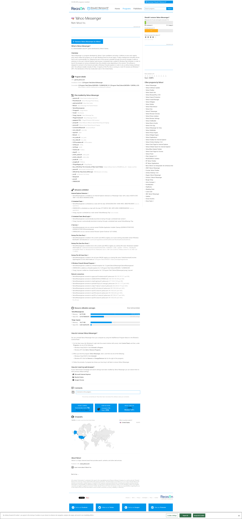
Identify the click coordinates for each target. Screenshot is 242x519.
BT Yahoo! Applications (152, 163)
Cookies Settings (172, 515)
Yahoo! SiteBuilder (151, 121)
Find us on (81, 507)
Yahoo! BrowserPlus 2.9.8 (153, 95)
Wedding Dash (150, 189)
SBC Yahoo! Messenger (152, 194)
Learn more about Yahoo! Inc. (82, 467)
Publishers (137, 8)
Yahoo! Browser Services (153, 114)
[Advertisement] (159, 57)
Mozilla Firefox (79, 377)
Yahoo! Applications (151, 137)
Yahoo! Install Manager (152, 99)
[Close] (239, 516)
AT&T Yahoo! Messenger (153, 168)
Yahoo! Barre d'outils (152, 123)
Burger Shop (149, 180)
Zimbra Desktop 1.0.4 (152, 173)
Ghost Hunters (150, 199)
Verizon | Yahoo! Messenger (154, 177)
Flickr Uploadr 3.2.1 (151, 156)
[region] (121, 515)
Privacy (138, 497)
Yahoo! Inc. (81, 22)
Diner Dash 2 (149, 201)
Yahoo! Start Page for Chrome (154, 151)
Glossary (128, 497)
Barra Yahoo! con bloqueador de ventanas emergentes (161, 165)
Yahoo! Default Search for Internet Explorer (158, 147)
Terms (133, 497)
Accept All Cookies (199, 515)
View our (160, 507)
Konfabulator (149, 184)
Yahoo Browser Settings (152, 118)
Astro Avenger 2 (150, 182)
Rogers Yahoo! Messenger (153, 175)
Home (117, 8)
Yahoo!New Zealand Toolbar (154, 149)
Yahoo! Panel (149, 154)
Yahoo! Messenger (151, 85)
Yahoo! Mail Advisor (151, 106)
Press (151, 497)
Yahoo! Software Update (153, 88)
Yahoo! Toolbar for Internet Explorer (156, 140)
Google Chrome (79, 380)
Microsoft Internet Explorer (83, 374)
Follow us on (108, 507)
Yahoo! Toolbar (150, 90)
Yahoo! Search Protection (153, 97)
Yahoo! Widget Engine (152, 135)
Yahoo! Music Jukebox (152, 116)
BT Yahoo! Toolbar (151, 161)
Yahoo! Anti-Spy (150, 125)
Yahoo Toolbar (150, 104)
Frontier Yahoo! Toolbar (152, 170)
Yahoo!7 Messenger (151, 111)
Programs (127, 8)
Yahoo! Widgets (150, 102)
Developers (144, 497)
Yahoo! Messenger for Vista (154, 128)
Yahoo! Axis (149, 109)
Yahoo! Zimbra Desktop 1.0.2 (154, 142)
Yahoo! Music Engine (152, 132)
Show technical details (133, 308)
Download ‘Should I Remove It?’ (156, 2)
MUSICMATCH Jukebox (152, 158)
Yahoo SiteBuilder (151, 130)
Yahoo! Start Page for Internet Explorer (157, 144)
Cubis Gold (149, 191)
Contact (156, 497)
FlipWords (149, 187)
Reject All (185, 515)
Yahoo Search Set (151, 92)
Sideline (148, 196)
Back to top (74, 474)
